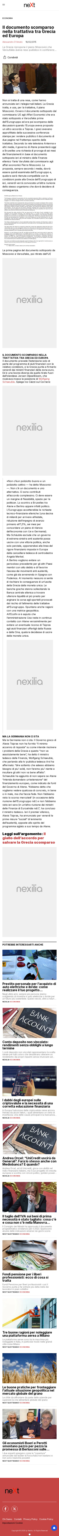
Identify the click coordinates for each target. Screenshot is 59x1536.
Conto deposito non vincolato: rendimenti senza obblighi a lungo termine (27, 1045)
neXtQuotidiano (10, 1234)
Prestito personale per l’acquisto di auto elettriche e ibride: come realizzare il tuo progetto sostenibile (29, 987)
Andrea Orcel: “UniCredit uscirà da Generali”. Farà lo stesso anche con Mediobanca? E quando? (29, 1161)
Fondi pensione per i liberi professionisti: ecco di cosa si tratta (25, 1277)
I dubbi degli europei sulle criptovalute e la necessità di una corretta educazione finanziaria (27, 1103)
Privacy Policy (30, 1519)
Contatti (18, 1519)
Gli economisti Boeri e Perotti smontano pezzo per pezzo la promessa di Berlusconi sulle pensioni (24, 1446)
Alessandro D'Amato (12, 42)
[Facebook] (3, 1507)
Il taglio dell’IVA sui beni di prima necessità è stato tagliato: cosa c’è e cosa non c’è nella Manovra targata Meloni (29, 1219)
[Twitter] (12, 1507)
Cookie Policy (46, 1519)
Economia (7, 18)
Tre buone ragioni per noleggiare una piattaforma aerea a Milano (27, 1334)
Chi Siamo (7, 1519)
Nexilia (5, 1002)
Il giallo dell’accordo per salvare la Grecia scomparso (28, 838)
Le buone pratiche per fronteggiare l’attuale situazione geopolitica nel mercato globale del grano (29, 1390)
